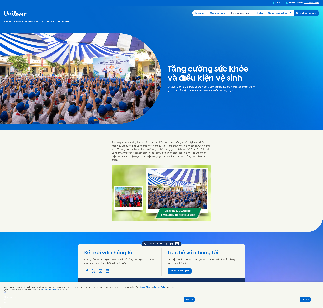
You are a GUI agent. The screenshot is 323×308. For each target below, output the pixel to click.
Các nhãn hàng (217, 13)
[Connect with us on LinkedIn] (107, 271)
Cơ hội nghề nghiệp (279, 14)
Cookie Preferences (50, 290)
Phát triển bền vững (239, 13)
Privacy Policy (160, 287)
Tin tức (260, 13)
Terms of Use (145, 287)
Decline (189, 299)
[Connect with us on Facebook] (87, 271)
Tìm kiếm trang (306, 13)
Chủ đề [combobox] (278, 3)
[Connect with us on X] (93, 271)
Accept (305, 299)
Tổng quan (200, 13)
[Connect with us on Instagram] (100, 271)
